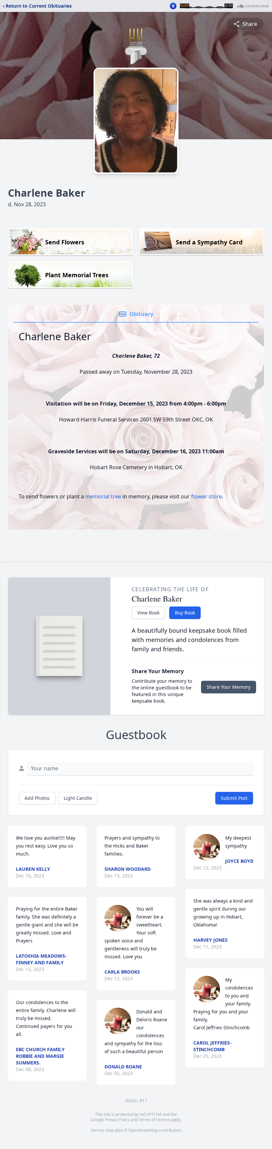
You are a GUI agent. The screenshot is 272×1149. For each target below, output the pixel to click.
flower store (206, 496)
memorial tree (103, 496)
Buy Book (185, 612)
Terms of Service (154, 1119)
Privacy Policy (117, 1119)
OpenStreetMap (143, 1130)
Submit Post (234, 798)
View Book (148, 612)
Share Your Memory (228, 687)
